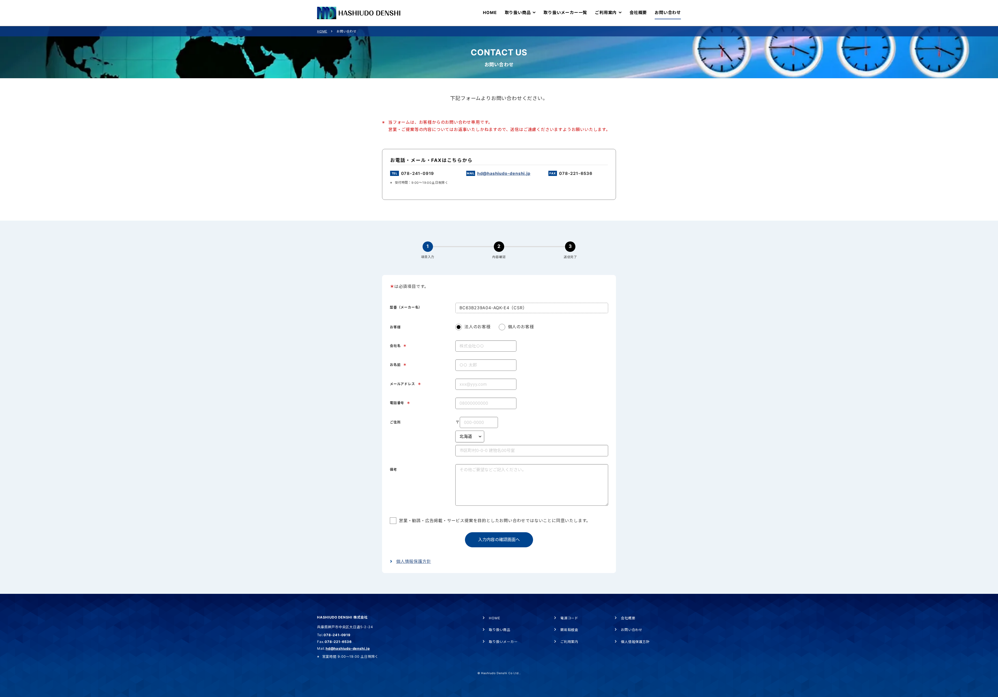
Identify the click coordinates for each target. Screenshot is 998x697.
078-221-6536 (576, 173)
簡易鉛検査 (569, 630)
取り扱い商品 (499, 630)
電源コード (569, 618)
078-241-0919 (417, 173)
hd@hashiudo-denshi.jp (503, 173)
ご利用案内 (569, 642)
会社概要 (628, 618)
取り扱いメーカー (503, 642)
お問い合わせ (631, 630)
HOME (322, 31)
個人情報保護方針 (413, 561)
